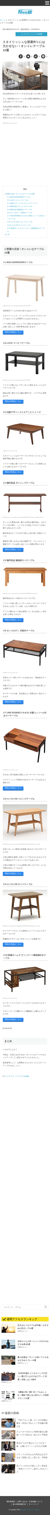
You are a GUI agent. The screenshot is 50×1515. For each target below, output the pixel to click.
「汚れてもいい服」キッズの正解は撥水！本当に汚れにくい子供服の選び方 (32, 1423)
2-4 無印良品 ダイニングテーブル (19, 206)
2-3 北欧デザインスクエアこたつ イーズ (22, 203)
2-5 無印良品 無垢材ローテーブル (19, 210)
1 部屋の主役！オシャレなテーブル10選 (20, 194)
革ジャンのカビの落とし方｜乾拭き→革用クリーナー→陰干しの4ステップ (32, 1469)
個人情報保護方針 (19, 1504)
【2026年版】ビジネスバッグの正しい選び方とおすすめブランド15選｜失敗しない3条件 (32, 1376)
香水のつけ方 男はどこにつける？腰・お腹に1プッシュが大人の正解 (31, 1444)
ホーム (2, 20)
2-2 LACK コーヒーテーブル (17, 200)
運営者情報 (10, 1502)
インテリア (24, 34)
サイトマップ (34, 1504)
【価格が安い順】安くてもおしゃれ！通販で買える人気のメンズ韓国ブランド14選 (33, 1395)
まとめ (7, 234)
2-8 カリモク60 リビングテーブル (19, 222)
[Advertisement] (25, 155)
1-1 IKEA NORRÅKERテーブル (18, 197)
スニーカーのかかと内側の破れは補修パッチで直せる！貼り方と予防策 (32, 1433)
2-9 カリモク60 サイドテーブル (19, 225)
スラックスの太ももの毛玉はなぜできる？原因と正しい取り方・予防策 (32, 1456)
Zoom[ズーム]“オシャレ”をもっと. (30, 1509)
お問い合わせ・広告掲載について (29, 1502)
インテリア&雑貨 (36, 34)
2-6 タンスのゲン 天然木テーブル (19, 213)
